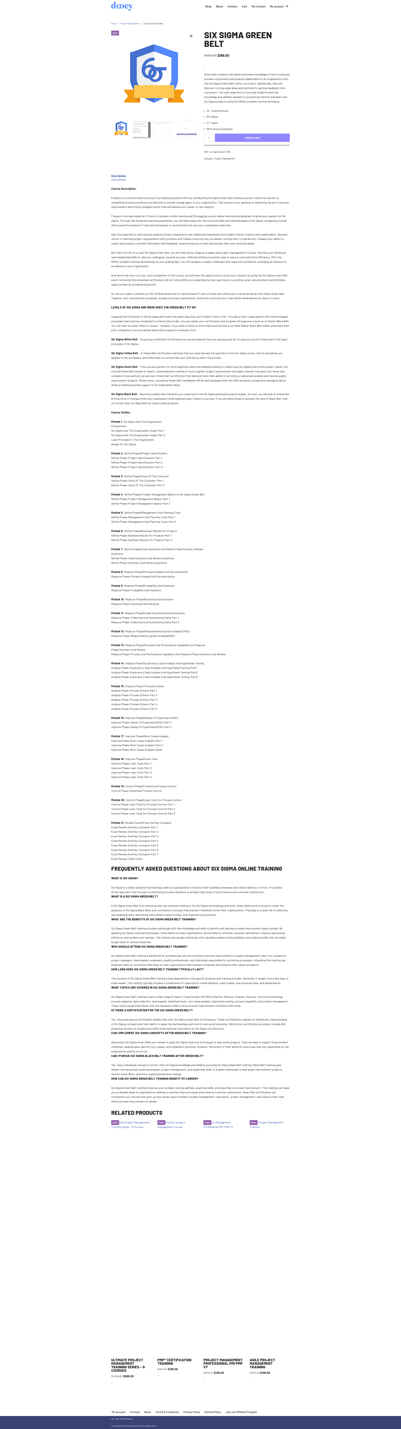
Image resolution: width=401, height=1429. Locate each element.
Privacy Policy (191, 1412)
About (219, 6)
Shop (208, 6)
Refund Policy (213, 1412)
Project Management (130, 23)
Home (114, 23)
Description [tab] (118, 176)
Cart (244, 6)
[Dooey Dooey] (122, 6)
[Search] (287, 6)
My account (277, 6)
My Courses (259, 6)
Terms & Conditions (167, 1412)
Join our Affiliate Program (241, 1412)
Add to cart (252, 137)
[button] (191, 36)
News (147, 1412)
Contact (232, 6)
